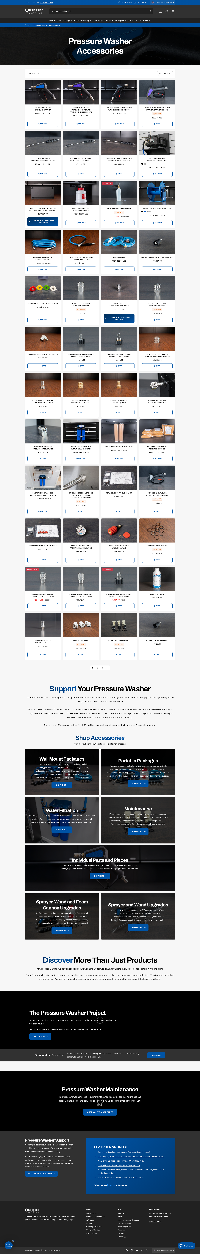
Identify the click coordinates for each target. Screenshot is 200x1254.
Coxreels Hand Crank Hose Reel (157, 208)
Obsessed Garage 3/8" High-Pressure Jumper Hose (81, 259)
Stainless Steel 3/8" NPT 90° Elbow (43, 354)
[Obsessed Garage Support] (167, 11)
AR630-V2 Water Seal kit (157, 546)
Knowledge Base (124, 1227)
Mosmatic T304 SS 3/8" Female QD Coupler (81, 305)
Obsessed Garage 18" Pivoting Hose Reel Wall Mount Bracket (43, 209)
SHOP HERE (61, 785)
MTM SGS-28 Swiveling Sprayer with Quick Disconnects (119, 109)
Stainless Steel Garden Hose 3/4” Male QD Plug (42, 402)
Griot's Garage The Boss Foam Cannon (81, 209)
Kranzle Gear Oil (157, 594)
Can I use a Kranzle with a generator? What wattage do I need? (124, 1152)
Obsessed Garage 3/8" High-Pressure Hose (43, 259)
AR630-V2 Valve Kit (81, 640)
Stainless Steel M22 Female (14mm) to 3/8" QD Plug (119, 355)
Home (108, 20)
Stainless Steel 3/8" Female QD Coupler (157, 305)
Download (156, 1055)
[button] (173, 11)
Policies (89, 1223)
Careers (121, 1233)
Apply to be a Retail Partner (128, 1220)
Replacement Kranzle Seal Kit (119, 493)
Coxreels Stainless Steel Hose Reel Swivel (157, 402)
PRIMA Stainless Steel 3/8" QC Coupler (119, 305)
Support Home (155, 1221)
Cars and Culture (124, 1223)
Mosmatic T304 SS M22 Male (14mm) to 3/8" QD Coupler (81, 595)
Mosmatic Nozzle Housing (157, 640)
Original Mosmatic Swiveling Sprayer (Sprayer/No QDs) (157, 109)
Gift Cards (90, 1220)
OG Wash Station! (46, 2)
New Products (91, 1213)
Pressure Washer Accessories (46, 25)
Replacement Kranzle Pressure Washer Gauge (81, 547)
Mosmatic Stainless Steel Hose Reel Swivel (43, 448)
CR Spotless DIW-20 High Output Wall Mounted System (43, 494)
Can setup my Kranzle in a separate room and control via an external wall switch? (131, 1156)
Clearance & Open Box (95, 1217)
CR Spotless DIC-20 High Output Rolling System (80, 448)
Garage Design (126, 2)
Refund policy (91, 1233)
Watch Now (39, 1037)
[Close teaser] (13, 1241)
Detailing (98, 20)
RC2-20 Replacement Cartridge (119, 447)
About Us (121, 1230)
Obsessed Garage (34, 1250)
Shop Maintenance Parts (100, 1112)
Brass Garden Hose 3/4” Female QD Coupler (81, 402)
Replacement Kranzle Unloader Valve (119, 547)
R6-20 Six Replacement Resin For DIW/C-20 (157, 448)
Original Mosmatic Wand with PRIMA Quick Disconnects (119, 159)
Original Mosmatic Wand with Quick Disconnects (81, 159)
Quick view (42, 124)
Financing (121, 1237)
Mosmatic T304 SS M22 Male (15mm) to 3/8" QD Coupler (43, 595)
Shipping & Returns (94, 1227)
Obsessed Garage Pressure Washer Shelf (157, 159)
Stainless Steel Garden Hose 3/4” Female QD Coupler (157, 355)
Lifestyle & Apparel (123, 20)
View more (100, 1185)
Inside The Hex (142, 2)
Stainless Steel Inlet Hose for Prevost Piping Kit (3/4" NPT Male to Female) (81, 495)
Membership (123, 1213)
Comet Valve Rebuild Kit (119, 640)
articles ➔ (132, 1185)
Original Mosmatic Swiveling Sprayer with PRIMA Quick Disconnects (81, 110)
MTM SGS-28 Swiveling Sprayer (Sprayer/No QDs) (157, 494)
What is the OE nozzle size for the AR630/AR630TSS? (121, 1161)
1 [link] (92, 668)
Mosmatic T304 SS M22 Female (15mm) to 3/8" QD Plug (119, 595)
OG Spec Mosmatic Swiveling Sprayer (43, 109)
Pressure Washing (81, 20)
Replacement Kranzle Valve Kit (43, 546)
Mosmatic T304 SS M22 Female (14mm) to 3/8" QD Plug (81, 355)
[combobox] (101, 11)
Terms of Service (93, 1230)
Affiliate (120, 1217)
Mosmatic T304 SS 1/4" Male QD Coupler (43, 642)
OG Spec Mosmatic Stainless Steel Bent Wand (43, 159)
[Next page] (107, 667)
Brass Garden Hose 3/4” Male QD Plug (119, 402)
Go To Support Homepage (40, 1173)
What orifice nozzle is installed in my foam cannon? (119, 1165)
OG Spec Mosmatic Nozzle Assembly (157, 257)
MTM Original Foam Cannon (119, 208)
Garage (66, 20)
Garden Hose (119, 257)
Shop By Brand (142, 20)
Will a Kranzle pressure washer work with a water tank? (120, 1178)
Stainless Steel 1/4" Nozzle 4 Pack (43, 304)
